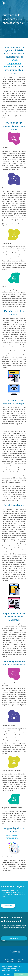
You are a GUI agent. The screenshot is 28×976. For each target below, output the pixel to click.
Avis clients (10, 961)
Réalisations (20, 959)
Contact (19, 961)
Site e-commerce (9, 959)
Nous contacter (8, 905)
